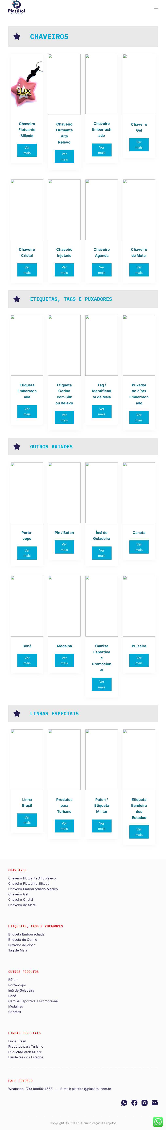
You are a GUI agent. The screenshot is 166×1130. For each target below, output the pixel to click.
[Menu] (156, 7)
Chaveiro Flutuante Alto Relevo (32, 878)
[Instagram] (145, 1103)
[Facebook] (134, 1103)
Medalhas (15, 1006)
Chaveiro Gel (18, 894)
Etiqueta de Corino (22, 940)
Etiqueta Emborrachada (26, 934)
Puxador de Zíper (21, 945)
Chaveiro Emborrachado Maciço (33, 889)
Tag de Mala (17, 950)
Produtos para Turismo (25, 1046)
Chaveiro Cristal (20, 899)
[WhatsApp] (124, 1103)
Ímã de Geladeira (21, 990)
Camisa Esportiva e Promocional (33, 1001)
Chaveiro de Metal (22, 905)
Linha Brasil (17, 1041)
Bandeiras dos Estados (25, 1057)
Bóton (12, 980)
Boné (12, 996)
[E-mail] (155, 1103)
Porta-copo (17, 985)
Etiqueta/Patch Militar (25, 1052)
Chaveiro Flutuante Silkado (29, 883)
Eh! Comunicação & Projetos (96, 1123)
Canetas (14, 1012)
